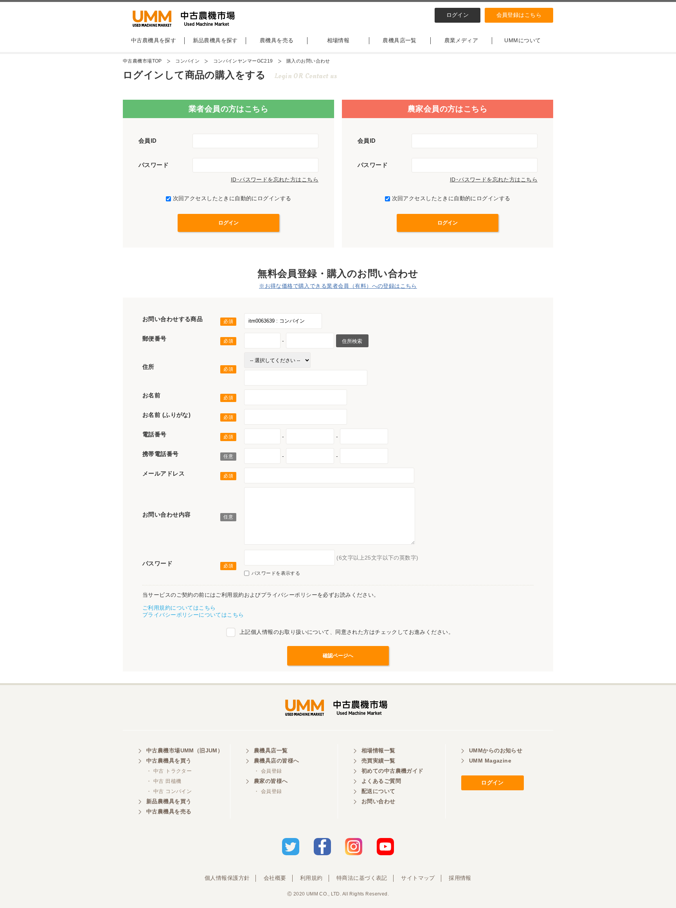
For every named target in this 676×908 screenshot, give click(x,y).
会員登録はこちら (518, 15)
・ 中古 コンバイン (169, 791)
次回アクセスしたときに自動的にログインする (232, 198)
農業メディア (461, 40)
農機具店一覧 (400, 40)
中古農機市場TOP (142, 61)
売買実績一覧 (378, 760)
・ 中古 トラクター (169, 771)
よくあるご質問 (381, 781)
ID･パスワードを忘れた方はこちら (274, 179)
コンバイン (187, 61)
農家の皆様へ (271, 781)
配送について (378, 791)
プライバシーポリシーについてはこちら (193, 615)
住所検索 (352, 341)
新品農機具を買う (168, 801)
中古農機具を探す (153, 40)
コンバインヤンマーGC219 (243, 61)
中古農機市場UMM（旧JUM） (184, 750)
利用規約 (311, 878)
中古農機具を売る (168, 811)
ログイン (457, 15)
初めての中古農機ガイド (392, 771)
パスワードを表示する (276, 573)
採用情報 (460, 878)
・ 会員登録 (268, 771)
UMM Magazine (490, 760)
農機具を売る (277, 40)
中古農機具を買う (168, 760)
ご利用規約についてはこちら (179, 608)
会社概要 (275, 878)
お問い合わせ (378, 801)
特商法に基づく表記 (361, 878)
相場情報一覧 (378, 750)
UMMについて (522, 40)
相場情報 (338, 40)
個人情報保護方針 (227, 878)
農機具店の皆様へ (276, 760)
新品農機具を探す (215, 40)
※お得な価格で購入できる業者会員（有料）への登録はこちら (338, 286)
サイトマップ (418, 878)
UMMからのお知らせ (495, 750)
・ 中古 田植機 (163, 781)
